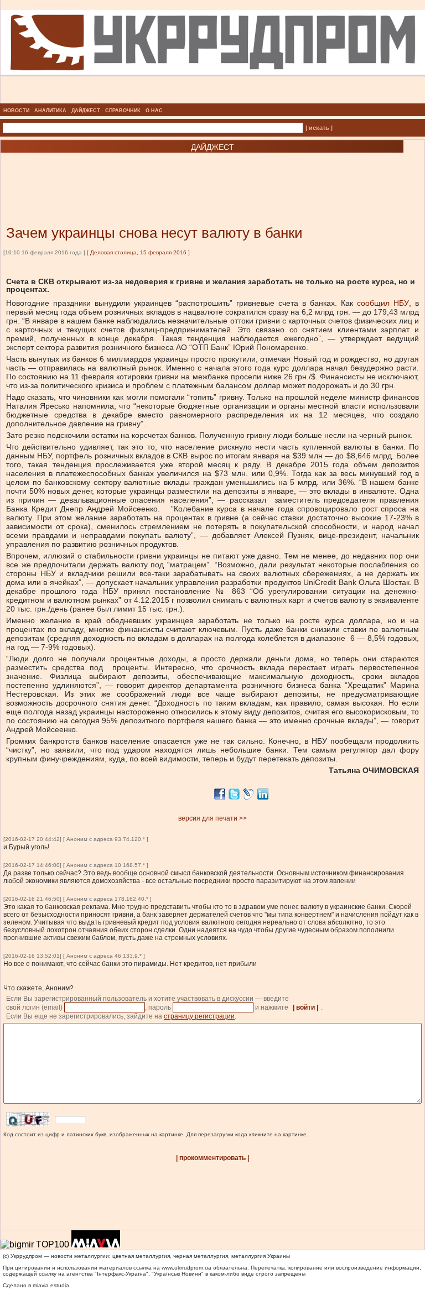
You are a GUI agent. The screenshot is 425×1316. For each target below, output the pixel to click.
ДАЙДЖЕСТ (85, 110)
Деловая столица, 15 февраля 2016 (138, 252)
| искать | (319, 127)
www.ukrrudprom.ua (186, 1268)
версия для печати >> (212, 818)
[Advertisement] (132, 172)
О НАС (154, 110)
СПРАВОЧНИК (123, 110)
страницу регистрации (199, 1016)
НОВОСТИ (16, 110)
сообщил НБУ (383, 303)
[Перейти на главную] (213, 100)
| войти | (305, 1007)
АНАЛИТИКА (50, 110)
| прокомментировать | (212, 1158)
